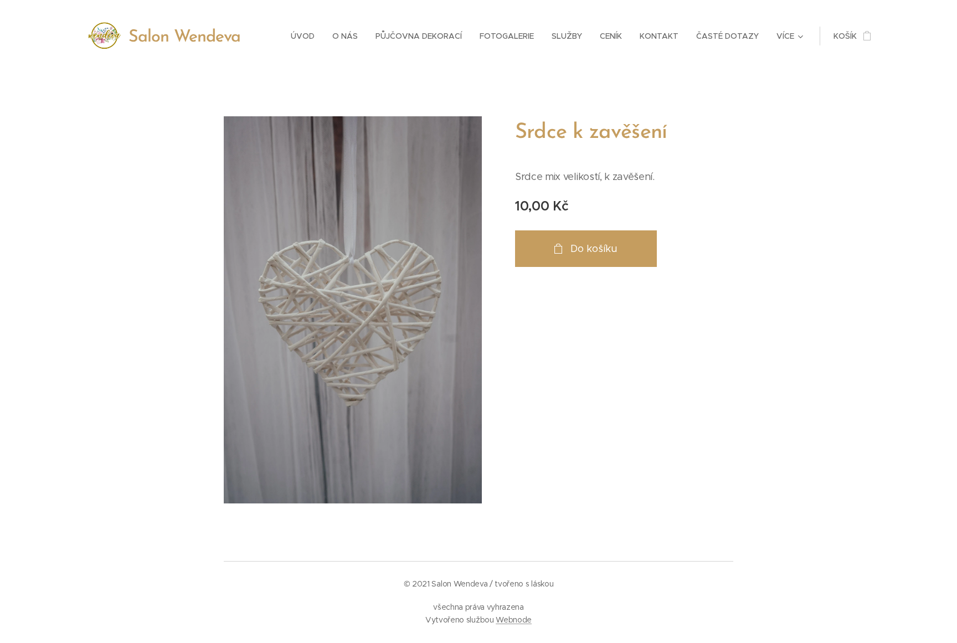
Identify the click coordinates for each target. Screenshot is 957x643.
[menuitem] (305, 36)
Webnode (514, 620)
